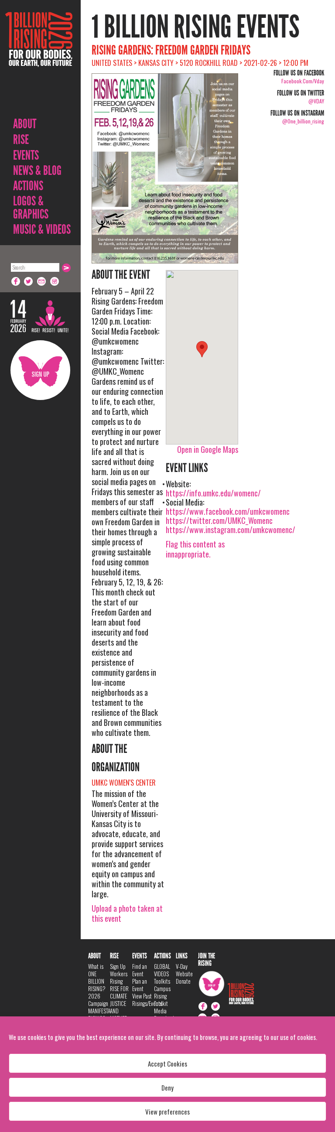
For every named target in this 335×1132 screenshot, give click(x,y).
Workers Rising (118, 977)
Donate (183, 981)
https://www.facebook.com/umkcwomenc (228, 511)
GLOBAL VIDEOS (162, 970)
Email (42, 281)
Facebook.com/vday (302, 81)
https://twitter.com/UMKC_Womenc (219, 520)
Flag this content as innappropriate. (195, 549)
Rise (21, 139)
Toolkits (162, 981)
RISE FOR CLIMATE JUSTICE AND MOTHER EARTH (119, 1007)
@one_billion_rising (303, 121)
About (24, 124)
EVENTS (26, 155)
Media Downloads (165, 1014)
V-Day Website (184, 970)
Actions (28, 186)
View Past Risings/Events (147, 1000)
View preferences (167, 1111)
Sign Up (40, 370)
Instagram (55, 281)
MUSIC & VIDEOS (42, 229)
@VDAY (316, 101)
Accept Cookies (167, 1063)
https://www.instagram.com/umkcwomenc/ (230, 529)
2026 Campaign (98, 1000)
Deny (167, 1087)
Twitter (29, 281)
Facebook (16, 281)
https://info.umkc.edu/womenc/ (213, 493)
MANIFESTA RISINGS (99, 1014)
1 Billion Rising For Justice (38, 61)
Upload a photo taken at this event (127, 913)
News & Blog (37, 170)
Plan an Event (139, 985)
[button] (202, 349)
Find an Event (139, 970)
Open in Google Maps (207, 449)
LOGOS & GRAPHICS (30, 207)
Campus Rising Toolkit (162, 996)
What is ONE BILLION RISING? (97, 977)
